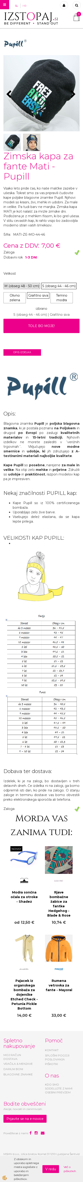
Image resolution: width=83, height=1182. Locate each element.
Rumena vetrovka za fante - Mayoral (59, 985)
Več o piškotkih (70, 1169)
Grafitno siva (38, 295)
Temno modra (61, 297)
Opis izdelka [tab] (22, 352)
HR (25, 5)
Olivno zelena (14, 297)
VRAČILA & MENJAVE (18, 1063)
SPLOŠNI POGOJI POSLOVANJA (57, 1057)
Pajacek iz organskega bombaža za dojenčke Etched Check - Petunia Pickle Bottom (24, 995)
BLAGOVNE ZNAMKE (18, 1074)
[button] (74, 94)
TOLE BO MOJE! (41, 326)
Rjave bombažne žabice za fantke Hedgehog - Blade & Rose (59, 903)
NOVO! (16, 849)
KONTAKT (52, 1050)
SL (16, 5)
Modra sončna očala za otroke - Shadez (24, 897)
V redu (50, 1169)
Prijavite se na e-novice (25, 1119)
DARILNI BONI (13, 1069)
